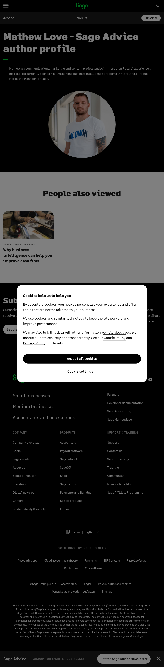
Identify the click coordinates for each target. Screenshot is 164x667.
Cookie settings (80, 371)
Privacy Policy (34, 343)
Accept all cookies (82, 358)
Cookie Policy (114, 337)
